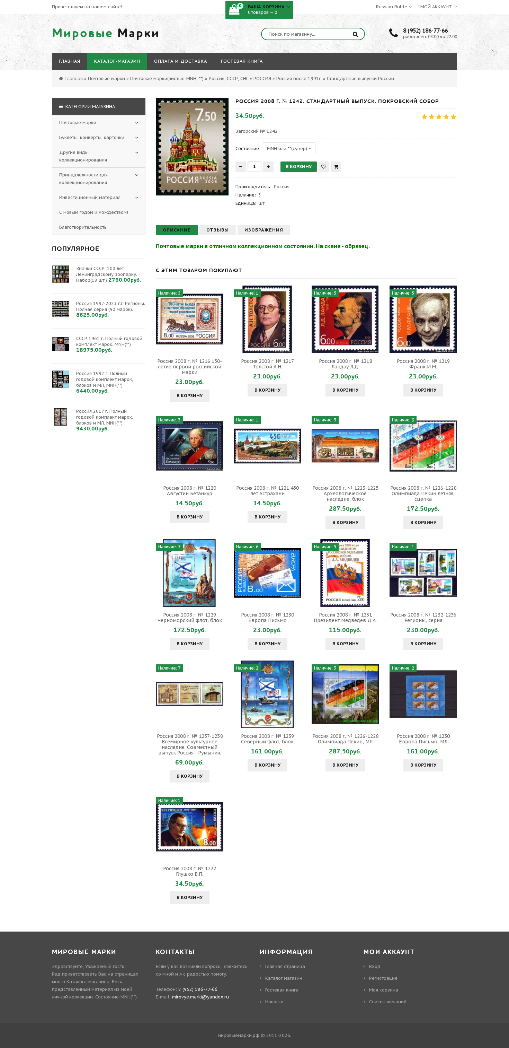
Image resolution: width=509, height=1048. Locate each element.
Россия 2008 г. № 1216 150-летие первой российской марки (189, 366)
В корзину (190, 396)
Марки (106, 33)
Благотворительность (83, 227)
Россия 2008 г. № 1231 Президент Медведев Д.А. (345, 617)
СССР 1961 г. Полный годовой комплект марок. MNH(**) (109, 341)
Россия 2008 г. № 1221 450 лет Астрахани (267, 491)
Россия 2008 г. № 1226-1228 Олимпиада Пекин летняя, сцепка (423, 493)
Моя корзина (383, 990)
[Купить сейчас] (336, 166)
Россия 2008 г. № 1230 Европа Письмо (267, 617)
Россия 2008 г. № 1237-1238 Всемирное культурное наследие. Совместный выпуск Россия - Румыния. (190, 744)
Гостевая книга (281, 990)
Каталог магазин (283, 978)
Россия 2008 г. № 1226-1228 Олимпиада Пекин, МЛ (345, 739)
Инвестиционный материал (89, 197)
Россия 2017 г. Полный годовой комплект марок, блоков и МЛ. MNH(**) (104, 417)
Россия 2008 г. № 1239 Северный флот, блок (267, 739)
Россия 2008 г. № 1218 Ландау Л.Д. (345, 364)
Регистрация (383, 978)
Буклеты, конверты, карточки (91, 137)
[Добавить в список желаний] (324, 166)
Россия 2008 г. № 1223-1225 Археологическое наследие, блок (345, 493)
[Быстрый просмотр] (190, 319)
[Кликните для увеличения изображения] (192, 146)
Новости (274, 1002)
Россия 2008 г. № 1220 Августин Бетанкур (189, 491)
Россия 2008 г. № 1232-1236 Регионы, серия (423, 617)
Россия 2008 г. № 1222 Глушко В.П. (189, 871)
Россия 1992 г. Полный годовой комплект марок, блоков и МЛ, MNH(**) (104, 379)
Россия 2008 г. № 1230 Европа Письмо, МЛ (423, 739)
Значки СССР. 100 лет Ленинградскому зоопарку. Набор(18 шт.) (106, 274)
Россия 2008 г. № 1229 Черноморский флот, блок (190, 617)
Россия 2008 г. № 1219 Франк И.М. (423, 364)
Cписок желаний (388, 1002)
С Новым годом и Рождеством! (93, 212)
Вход (375, 966)
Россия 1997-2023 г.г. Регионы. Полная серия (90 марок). (110, 306)
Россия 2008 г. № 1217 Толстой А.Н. (267, 364)
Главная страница (285, 966)
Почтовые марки (77, 122)
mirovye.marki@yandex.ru (200, 997)
